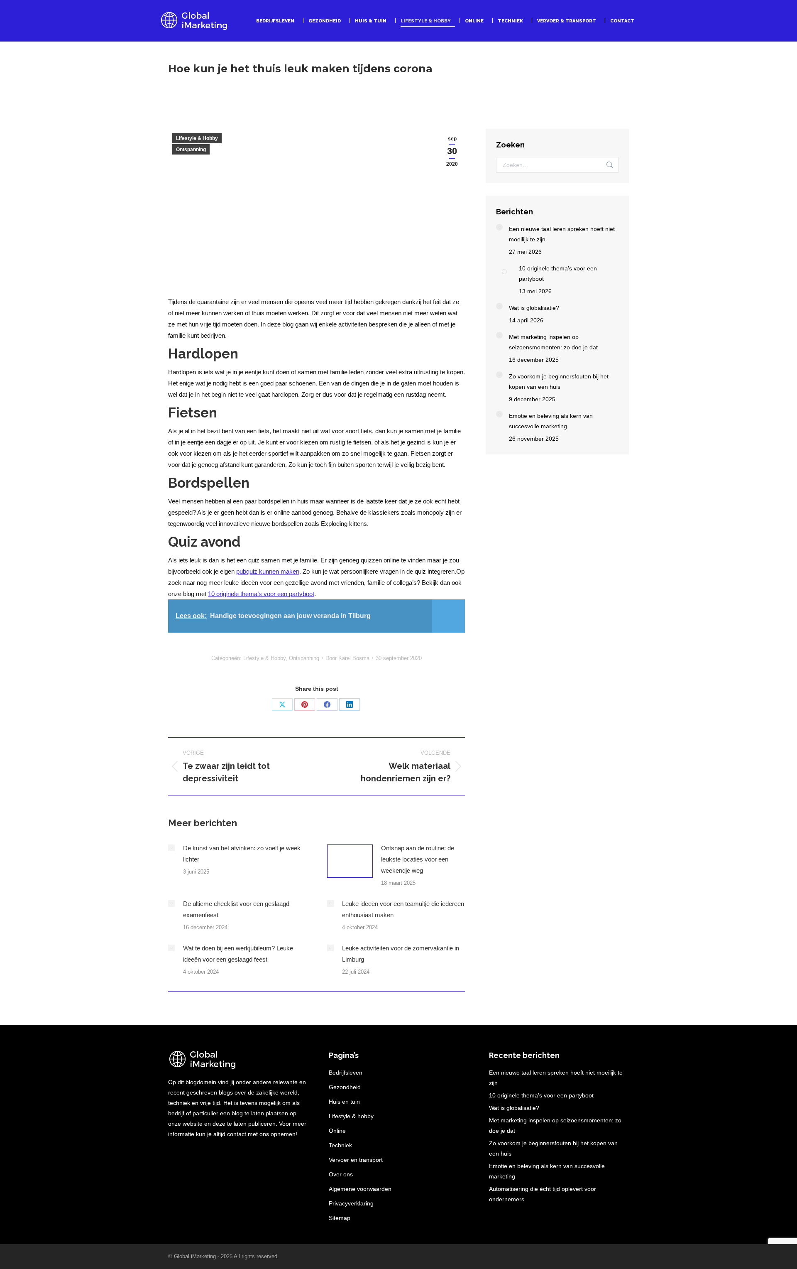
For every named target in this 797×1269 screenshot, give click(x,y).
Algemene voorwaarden (360, 1189)
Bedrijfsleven (345, 1072)
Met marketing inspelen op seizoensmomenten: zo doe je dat (553, 342)
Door (347, 658)
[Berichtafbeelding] (171, 847)
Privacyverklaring (351, 1203)
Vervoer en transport (356, 1159)
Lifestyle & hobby (351, 1116)
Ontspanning (191, 149)
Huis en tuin (344, 1101)
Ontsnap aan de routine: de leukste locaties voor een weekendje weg (417, 859)
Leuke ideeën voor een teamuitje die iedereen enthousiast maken (403, 909)
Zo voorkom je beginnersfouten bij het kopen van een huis (559, 381)
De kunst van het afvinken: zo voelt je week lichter (242, 853)
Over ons (341, 1174)
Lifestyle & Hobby (197, 138)
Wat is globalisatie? (534, 307)
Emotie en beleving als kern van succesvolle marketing (551, 421)
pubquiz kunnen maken (267, 571)
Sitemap (339, 1218)
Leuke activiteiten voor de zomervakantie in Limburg (400, 954)
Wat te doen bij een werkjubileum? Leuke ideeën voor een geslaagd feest (238, 954)
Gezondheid (345, 1087)
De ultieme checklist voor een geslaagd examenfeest (236, 909)
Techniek (340, 1145)
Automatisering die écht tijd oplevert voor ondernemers (542, 1194)
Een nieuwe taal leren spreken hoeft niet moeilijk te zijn (562, 234)
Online (337, 1130)
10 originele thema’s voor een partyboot (261, 593)
